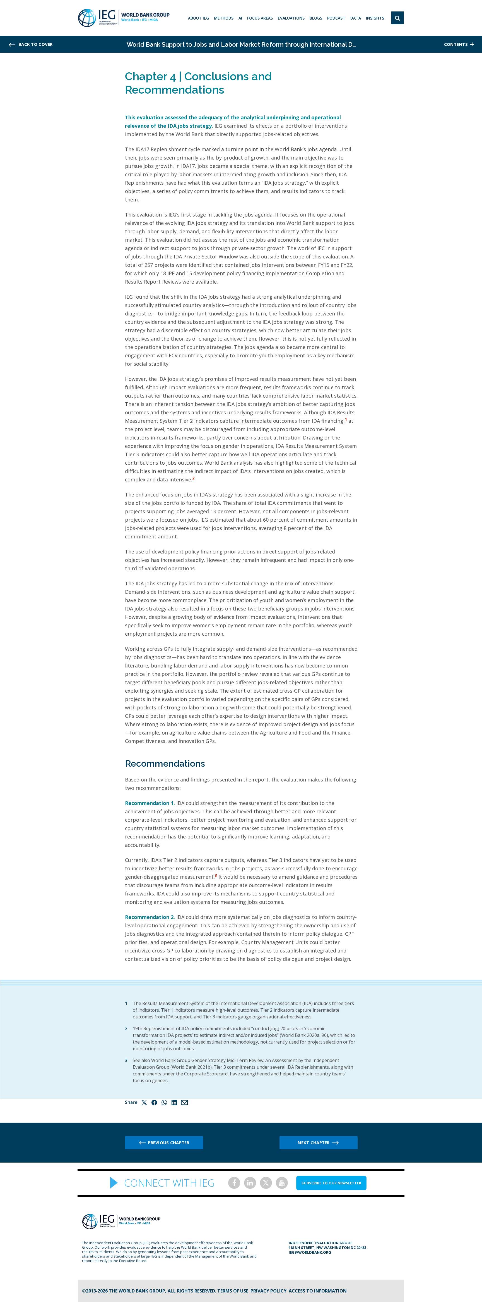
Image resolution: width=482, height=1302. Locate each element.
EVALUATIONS (291, 18)
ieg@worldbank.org (310, 1252)
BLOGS (316, 18)
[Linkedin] (174, 1102)
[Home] (124, 18)
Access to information (318, 1291)
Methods (223, 18)
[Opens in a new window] (234, 1183)
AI (240, 18)
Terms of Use (232, 1291)
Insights (375, 18)
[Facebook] (154, 1102)
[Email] (184, 1102)
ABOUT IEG (198, 18)
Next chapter (313, 1142)
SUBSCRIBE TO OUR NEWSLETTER (331, 1182)
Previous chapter (168, 1142)
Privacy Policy (268, 1291)
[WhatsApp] (164, 1102)
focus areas (260, 18)
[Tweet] (144, 1102)
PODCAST (336, 18)
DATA (355, 18)
